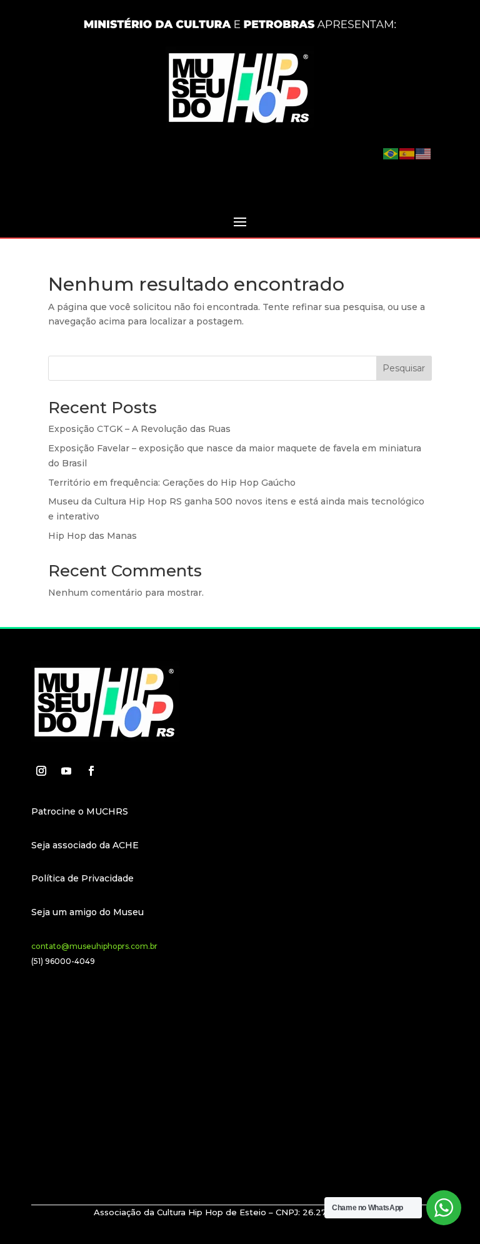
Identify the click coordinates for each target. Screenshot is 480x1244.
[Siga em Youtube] (66, 771)
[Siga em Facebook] (91, 771)
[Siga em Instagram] (41, 771)
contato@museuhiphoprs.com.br (94, 946)
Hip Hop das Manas (92, 535)
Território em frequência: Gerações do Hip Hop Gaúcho (172, 482)
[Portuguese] (391, 153)
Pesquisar (403, 368)
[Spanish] (407, 153)
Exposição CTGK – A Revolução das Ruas (139, 428)
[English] (424, 153)
